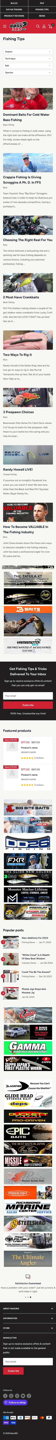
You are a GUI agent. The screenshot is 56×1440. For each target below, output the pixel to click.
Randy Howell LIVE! (18, 469)
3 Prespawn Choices (18, 412)
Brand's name (28, 752)
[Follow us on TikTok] (29, 1396)
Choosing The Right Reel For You (27, 240)
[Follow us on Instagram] (17, 1396)
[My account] (44, 26)
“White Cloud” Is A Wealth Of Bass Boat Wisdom (36, 957)
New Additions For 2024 (35, 938)
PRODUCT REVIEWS (14, 16)
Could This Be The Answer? (36, 972)
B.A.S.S (14, 3)
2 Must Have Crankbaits (21, 297)
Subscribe (28, 705)
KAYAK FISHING (14, 9)
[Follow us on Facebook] (5, 1396)
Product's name (29, 747)
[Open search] (38, 26)
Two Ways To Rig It (17, 355)
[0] (50, 26)
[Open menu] (4, 26)
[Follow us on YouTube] (23, 1396)
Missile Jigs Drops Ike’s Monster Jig (34, 991)
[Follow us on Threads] (11, 1396)
